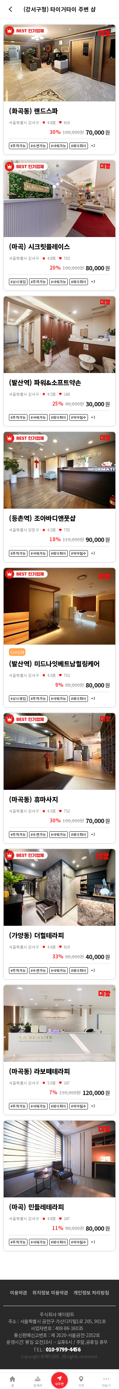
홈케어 (37, 1385)
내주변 (59, 1383)
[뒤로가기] (12, 9)
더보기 (106, 1385)
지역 (81, 1385)
